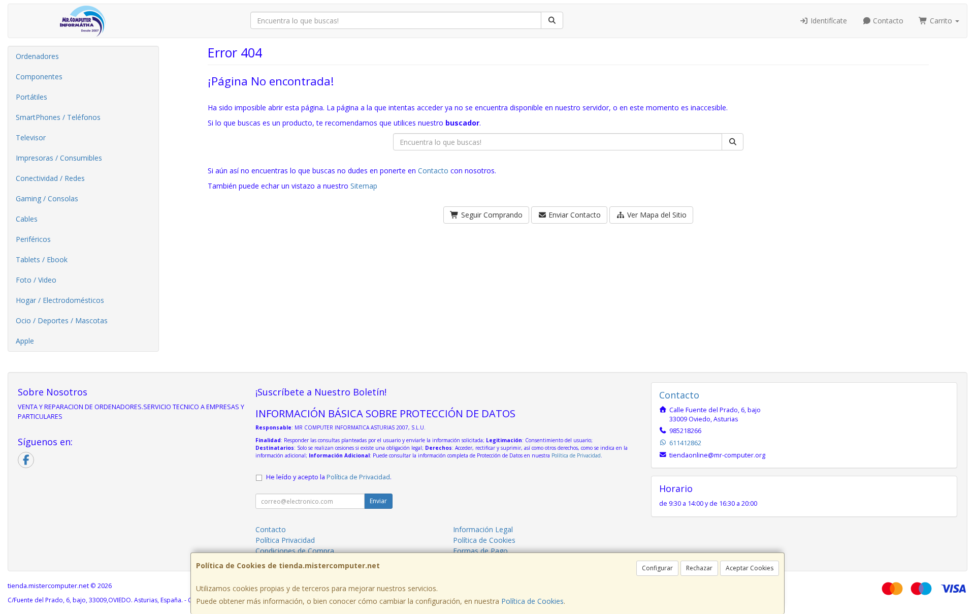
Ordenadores (37, 56)
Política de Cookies (532, 601)
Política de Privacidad (576, 455)
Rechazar (699, 568)
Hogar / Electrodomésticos (60, 300)
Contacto (887, 20)
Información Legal (483, 529)
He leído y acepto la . (329, 477)
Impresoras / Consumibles (59, 158)
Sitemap (363, 186)
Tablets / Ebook (42, 259)
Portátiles (31, 97)
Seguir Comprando (491, 215)
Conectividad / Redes (50, 178)
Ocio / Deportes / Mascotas (62, 320)
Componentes (39, 76)
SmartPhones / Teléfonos (58, 117)
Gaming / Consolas (47, 198)
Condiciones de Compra (294, 551)
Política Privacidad (285, 540)
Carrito (941, 20)
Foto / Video (36, 280)
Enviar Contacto (573, 215)
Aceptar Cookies (749, 568)
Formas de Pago (480, 551)
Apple (25, 341)
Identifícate (827, 20)
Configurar (657, 568)
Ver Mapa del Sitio (656, 215)
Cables (27, 219)
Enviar (378, 501)
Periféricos (33, 239)
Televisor (31, 137)
